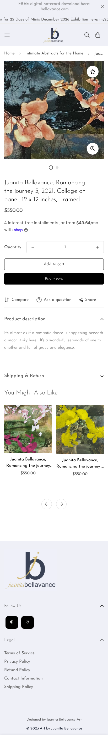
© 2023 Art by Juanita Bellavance (54, 729)
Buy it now (54, 279)
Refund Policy (17, 670)
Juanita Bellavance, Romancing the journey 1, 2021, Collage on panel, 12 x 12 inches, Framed (80, 464)
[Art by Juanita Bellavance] (54, 35)
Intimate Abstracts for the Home (54, 53)
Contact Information (23, 678)
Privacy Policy (17, 662)
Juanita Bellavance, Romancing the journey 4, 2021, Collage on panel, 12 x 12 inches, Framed (28, 463)
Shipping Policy (18, 687)
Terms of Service (19, 653)
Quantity (12, 247)
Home (9, 53)
